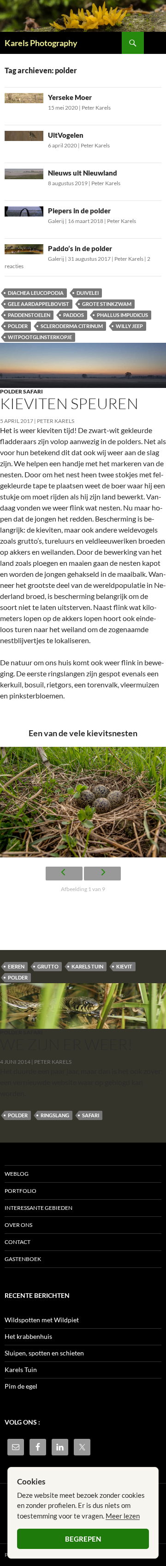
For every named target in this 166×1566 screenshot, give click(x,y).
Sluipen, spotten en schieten (44, 1353)
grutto (48, 966)
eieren (16, 966)
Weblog (17, 1173)
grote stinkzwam (106, 304)
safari (90, 1115)
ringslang (55, 1115)
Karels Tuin (21, 1369)
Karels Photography (41, 43)
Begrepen (83, 1539)
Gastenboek (23, 1258)
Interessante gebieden (38, 1207)
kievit (124, 966)
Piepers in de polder (79, 210)
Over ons (18, 1224)
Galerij (56, 220)
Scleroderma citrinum (72, 326)
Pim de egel (21, 1386)
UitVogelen (65, 135)
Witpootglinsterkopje (40, 337)
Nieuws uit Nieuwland (82, 173)
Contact (17, 1241)
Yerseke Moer (70, 97)
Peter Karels (96, 107)
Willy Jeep (129, 326)
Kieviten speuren (69, 403)
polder (18, 326)
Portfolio (20, 1190)
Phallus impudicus (122, 315)
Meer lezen (123, 1516)
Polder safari (21, 391)
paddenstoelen (29, 315)
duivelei (88, 293)
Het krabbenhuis (28, 1336)
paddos (73, 315)
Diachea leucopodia (36, 293)
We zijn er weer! (66, 1044)
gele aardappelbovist (38, 304)
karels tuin (87, 966)
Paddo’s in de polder (80, 248)
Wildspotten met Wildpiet (42, 1320)
